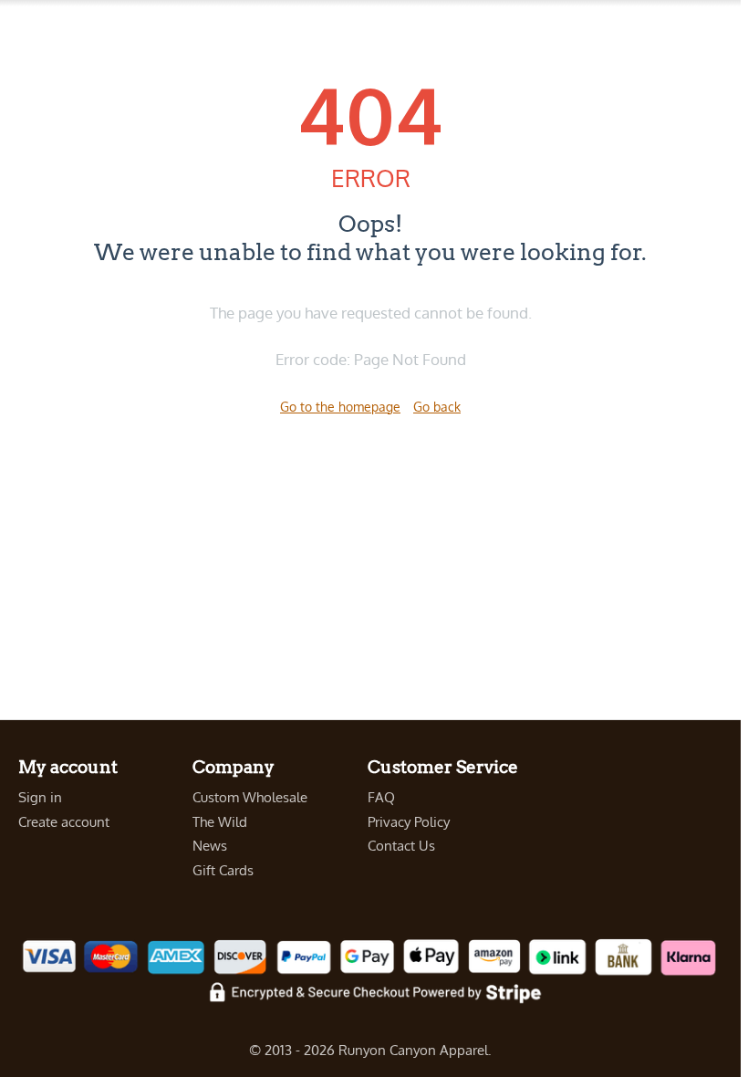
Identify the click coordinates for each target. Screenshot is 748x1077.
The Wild (219, 822)
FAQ (381, 797)
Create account (63, 822)
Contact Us (401, 845)
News (209, 845)
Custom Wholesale (249, 797)
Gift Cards (223, 870)
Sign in (40, 797)
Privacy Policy (409, 822)
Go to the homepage (340, 406)
